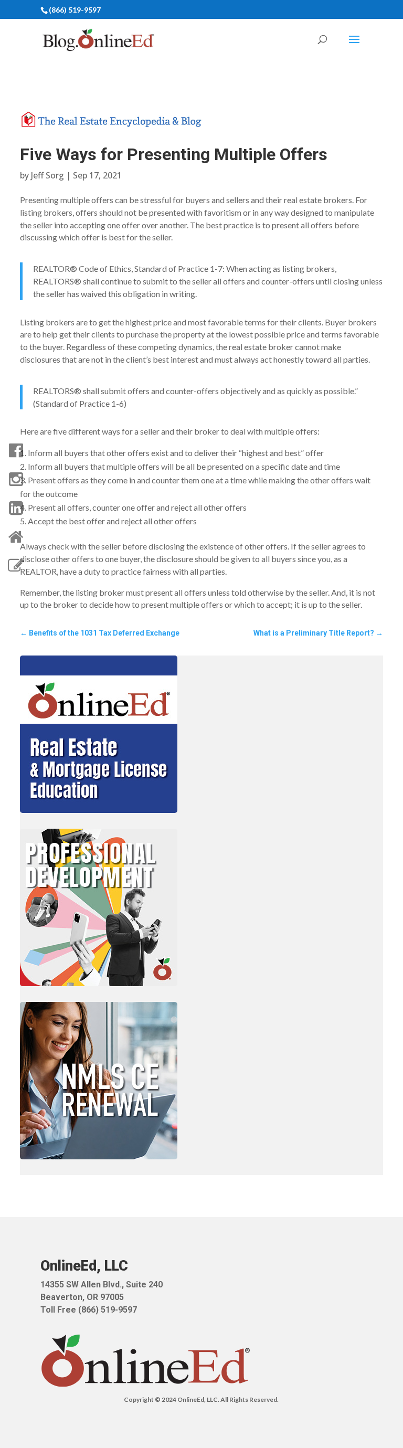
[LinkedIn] (16, 508)
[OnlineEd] (16, 537)
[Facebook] (16, 450)
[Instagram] (16, 479)
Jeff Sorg (47, 175)
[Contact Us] (16, 566)
